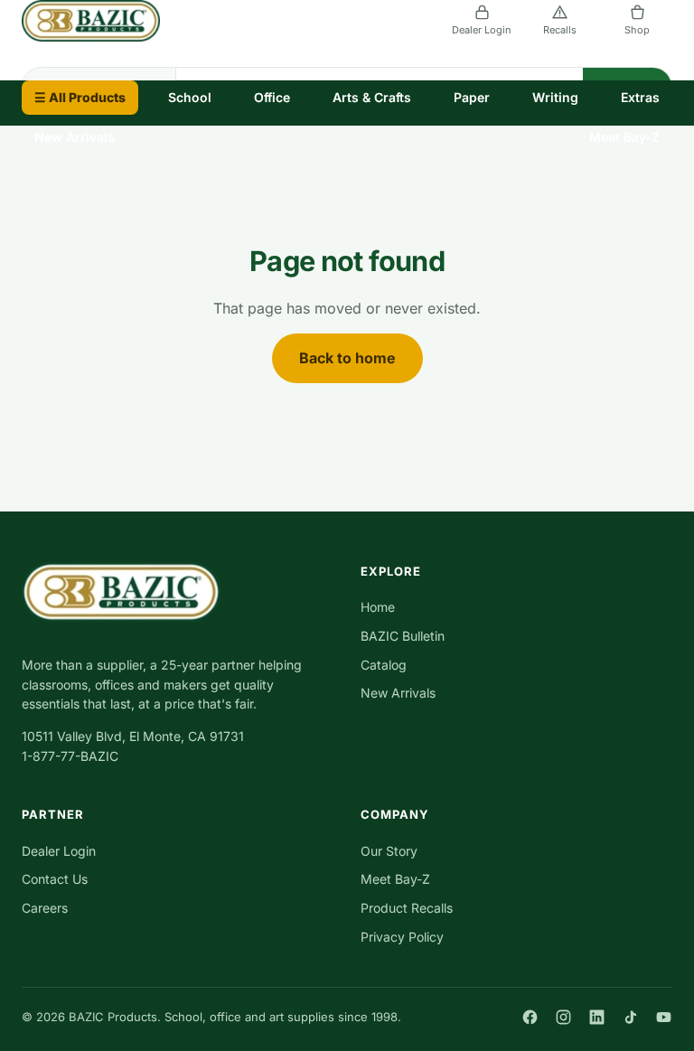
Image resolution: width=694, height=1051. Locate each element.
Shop (637, 29)
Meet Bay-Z (624, 137)
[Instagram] (563, 1017)
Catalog (384, 664)
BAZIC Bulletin (403, 635)
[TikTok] (630, 1017)
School (189, 97)
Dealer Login (481, 29)
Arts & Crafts (372, 97)
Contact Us (55, 879)
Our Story (389, 851)
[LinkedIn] (596, 1017)
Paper (472, 97)
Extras (640, 97)
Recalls (560, 29)
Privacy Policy (402, 936)
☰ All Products (80, 97)
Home (378, 607)
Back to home (347, 358)
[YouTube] (663, 1017)
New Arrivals (74, 137)
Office (272, 97)
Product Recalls (407, 907)
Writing (555, 97)
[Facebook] (530, 1017)
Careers (45, 907)
